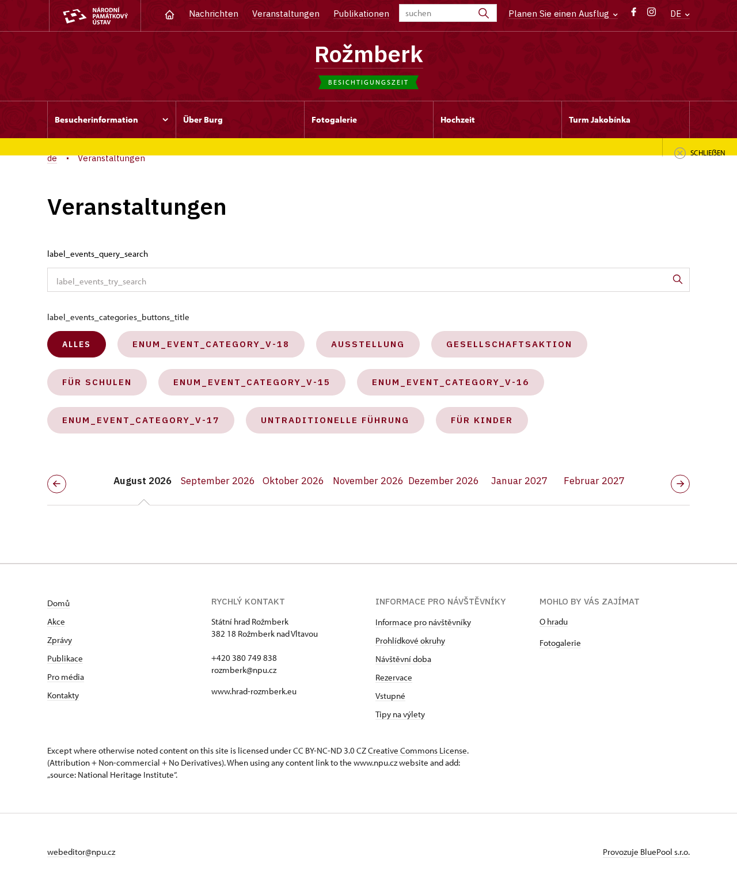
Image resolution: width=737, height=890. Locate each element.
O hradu (554, 621)
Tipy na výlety (400, 714)
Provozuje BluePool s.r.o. (646, 851)
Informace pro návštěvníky (423, 622)
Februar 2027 (594, 480)
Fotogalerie (560, 642)
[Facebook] (633, 14)
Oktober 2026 (293, 480)
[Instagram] (651, 14)
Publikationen (361, 13)
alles (76, 344)
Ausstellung (368, 343)
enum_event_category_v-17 (140, 419)
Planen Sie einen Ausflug (559, 13)
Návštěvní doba (403, 658)
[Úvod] (169, 13)
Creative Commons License (417, 750)
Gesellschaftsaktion (509, 343)
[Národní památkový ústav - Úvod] (95, 16)
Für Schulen (97, 381)
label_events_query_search (97, 253)
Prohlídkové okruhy (410, 640)
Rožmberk (368, 54)
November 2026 (368, 480)
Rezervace (393, 677)
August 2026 (142, 480)
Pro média (65, 676)
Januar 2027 (519, 480)
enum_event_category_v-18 (211, 343)
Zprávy (59, 639)
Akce (56, 621)
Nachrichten (213, 13)
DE (676, 13)
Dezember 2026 (443, 480)
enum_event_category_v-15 (251, 381)
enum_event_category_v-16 (450, 381)
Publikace (65, 658)
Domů (58, 603)
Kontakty (63, 695)
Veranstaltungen (286, 13)
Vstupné (390, 695)
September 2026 (218, 480)
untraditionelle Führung (335, 419)
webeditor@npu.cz (81, 851)
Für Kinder (482, 419)
